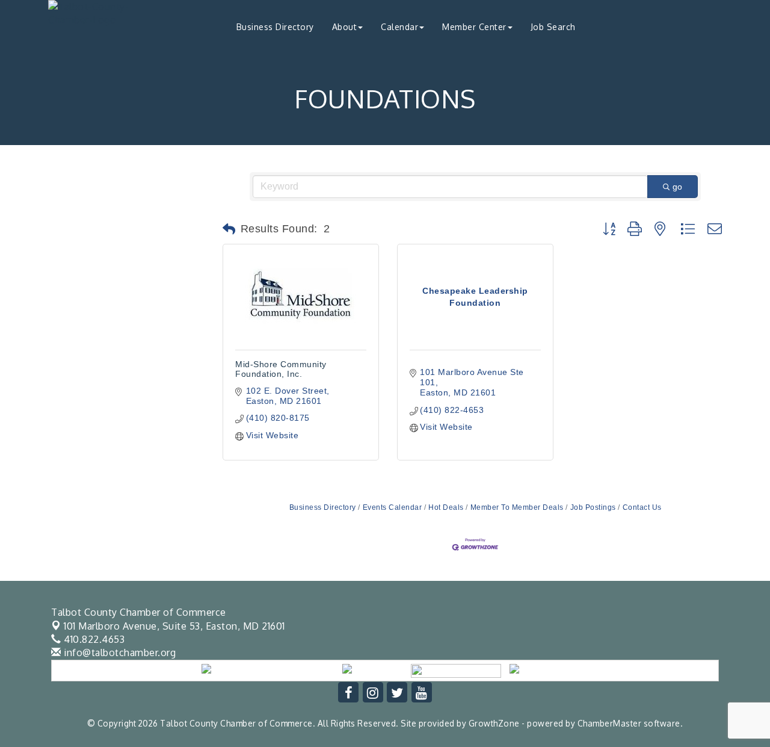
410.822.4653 (93, 639)
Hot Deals (446, 507)
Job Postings (593, 507)
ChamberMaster (610, 723)
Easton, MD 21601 (174, 626)
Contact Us (642, 507)
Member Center (474, 27)
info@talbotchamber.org (118, 652)
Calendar (399, 27)
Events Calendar (392, 507)
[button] (229, 229)
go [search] (677, 186)
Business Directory (275, 27)
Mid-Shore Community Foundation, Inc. (281, 368)
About (344, 27)
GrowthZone (494, 723)
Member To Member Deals (517, 507)
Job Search (553, 27)
